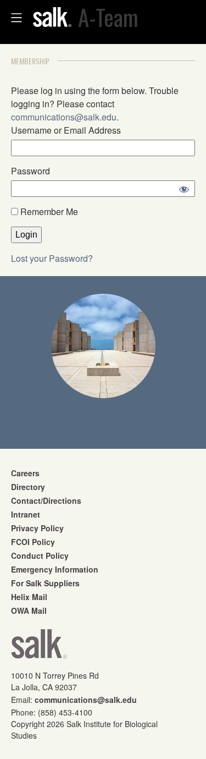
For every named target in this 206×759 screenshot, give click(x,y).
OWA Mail (29, 610)
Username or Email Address (66, 130)
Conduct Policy (40, 555)
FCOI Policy (33, 541)
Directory (28, 486)
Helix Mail (29, 596)
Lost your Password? (52, 258)
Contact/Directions (46, 500)
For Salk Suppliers (45, 583)
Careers (25, 473)
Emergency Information (54, 569)
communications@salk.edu (63, 117)
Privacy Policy (37, 528)
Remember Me (48, 211)
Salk (39, 647)
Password (30, 170)
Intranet (25, 514)
